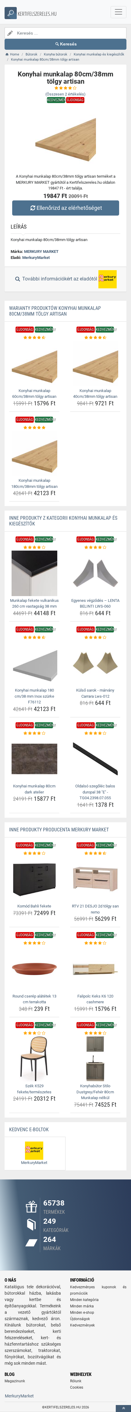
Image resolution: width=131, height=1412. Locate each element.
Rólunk (75, 1381)
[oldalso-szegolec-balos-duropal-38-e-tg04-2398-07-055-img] (95, 759)
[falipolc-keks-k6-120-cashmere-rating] (95, 943)
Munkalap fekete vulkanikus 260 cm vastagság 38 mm (34, 603)
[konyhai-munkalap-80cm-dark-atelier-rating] (34, 733)
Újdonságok (80, 1319)
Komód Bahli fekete (34, 906)
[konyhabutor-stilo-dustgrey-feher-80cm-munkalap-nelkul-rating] (95, 1033)
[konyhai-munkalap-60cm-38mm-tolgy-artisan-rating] (34, 338)
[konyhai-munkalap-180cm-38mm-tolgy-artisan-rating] (34, 428)
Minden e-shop (82, 1312)
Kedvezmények (82, 1325)
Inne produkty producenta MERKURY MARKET (59, 830)
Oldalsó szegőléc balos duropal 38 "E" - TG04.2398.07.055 (95, 792)
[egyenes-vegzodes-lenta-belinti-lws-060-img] (95, 573)
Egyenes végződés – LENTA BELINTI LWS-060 (95, 603)
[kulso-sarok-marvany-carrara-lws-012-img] (95, 663)
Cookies (76, 1387)
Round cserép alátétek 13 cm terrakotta (34, 999)
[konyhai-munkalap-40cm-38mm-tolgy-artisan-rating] (95, 338)
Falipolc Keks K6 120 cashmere (95, 999)
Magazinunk (15, 1381)
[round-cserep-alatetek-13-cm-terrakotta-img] (34, 969)
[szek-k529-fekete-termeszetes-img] (34, 1059)
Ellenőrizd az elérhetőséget (69, 208)
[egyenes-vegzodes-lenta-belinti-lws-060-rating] (95, 548)
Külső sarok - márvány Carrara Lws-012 (95, 693)
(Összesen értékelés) (65, 94)
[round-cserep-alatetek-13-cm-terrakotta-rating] (34, 943)
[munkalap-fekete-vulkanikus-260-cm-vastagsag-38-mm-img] (34, 573)
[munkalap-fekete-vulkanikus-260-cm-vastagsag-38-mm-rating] (34, 548)
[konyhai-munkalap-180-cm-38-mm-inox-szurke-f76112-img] (34, 663)
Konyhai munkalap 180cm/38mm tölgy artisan (34, 483)
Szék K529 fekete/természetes (34, 1089)
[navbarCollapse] (118, 12)
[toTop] (123, 1408)
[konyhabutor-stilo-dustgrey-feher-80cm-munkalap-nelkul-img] (95, 1059)
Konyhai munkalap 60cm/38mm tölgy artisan (34, 393)
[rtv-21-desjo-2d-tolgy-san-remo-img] (95, 879)
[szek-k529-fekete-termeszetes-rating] (34, 1033)
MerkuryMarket (36, 257)
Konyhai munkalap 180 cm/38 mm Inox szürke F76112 (34, 696)
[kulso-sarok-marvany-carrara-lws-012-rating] (95, 638)
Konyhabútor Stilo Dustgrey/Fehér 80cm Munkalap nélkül (95, 1092)
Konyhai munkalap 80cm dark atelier (34, 789)
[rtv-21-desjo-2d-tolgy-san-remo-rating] (95, 853)
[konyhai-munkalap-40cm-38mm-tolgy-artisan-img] (95, 363)
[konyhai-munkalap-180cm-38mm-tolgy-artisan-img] (34, 453)
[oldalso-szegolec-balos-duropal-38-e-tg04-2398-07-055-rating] (95, 733)
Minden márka (82, 1306)
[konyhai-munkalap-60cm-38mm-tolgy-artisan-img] (34, 363)
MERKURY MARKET (41, 251)
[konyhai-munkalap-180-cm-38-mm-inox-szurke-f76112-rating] (34, 638)
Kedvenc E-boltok (29, 1129)
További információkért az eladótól (59, 279)
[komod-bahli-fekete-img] (34, 879)
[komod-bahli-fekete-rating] (34, 853)
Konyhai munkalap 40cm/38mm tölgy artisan (95, 393)
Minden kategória (84, 1300)
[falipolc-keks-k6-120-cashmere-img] (95, 969)
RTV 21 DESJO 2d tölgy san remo (95, 909)
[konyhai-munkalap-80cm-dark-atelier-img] (34, 759)
